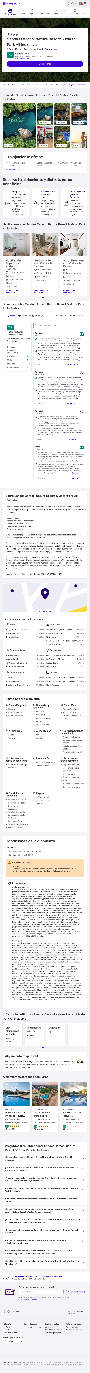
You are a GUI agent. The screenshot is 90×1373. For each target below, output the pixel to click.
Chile (50, 1362)
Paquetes (32, 14)
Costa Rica (63, 1362)
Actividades (44, 14)
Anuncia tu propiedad (74, 1330)
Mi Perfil (6, 1330)
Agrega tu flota (72, 1327)
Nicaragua (18, 1364)
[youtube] (17, 1311)
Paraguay (32, 1364)
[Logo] (11, 3)
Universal (74, 14)
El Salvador (77, 1362)
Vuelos (22, 14)
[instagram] (8, 1311)
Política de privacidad (53, 1333)
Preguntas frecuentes (32, 1327)
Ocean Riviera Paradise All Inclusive (42, 1114)
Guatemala (27, 1362)
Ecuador (70, 1362)
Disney (65, 14)
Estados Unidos (69, 1364)
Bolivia (41, 1362)
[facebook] (4, 1311)
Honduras (6, 1364)
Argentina (34, 1362)
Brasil (46, 1362)
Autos (55, 14)
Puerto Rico (44, 1364)
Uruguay (78, 1364)
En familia (26, 316)
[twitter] (13, 1311)
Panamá (25, 1364)
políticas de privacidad (29, 1299)
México (12, 1364)
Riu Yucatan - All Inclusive (72, 1114)
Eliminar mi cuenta (10, 1333)
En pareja (39, 316)
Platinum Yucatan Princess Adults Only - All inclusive (15, 1114)
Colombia (55, 1362)
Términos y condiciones (54, 1330)
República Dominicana (55, 1364)
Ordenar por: (60, 315)
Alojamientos (10, 14)
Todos (12, 316)
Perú (37, 1364)
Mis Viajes (6, 1327)
